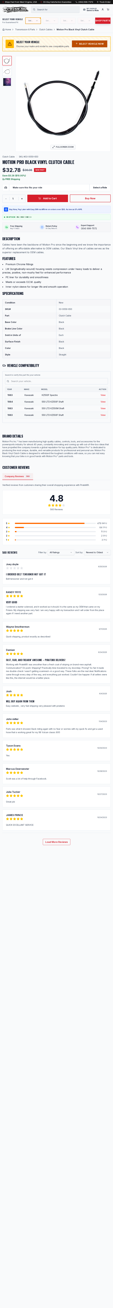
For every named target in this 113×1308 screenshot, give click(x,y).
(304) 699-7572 (85, 2)
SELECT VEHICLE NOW (91, 44)
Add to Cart (50, 198)
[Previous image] (20, 104)
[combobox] (55, 9)
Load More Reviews (56, 841)
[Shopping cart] (108, 9)
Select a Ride (100, 187)
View (103, 395)
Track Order (105, 2)
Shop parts (102, 20)
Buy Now (90, 198)
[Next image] (106, 104)
